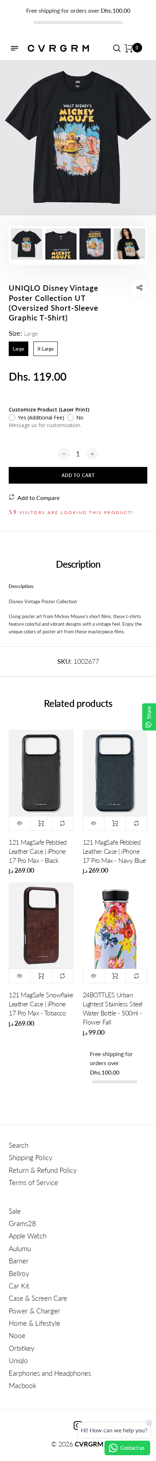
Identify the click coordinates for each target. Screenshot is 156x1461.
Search (18, 1145)
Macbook (22, 1385)
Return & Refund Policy (43, 1170)
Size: (23, 333)
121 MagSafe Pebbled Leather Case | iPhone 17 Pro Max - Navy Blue (114, 851)
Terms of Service (33, 1182)
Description (78, 564)
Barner (19, 1261)
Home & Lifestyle (34, 1323)
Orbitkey (21, 1348)
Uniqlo (18, 1360)
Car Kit (19, 1286)
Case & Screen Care (38, 1298)
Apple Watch (27, 1236)
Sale (15, 1211)
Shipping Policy (31, 1157)
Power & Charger (34, 1311)
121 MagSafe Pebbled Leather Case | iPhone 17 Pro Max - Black (38, 851)
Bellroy (19, 1273)
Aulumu (20, 1248)
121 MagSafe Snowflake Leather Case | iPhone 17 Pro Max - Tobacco (41, 1004)
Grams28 (22, 1223)
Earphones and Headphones (50, 1373)
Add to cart (41, 823)
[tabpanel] (78, 137)
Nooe (17, 1335)
